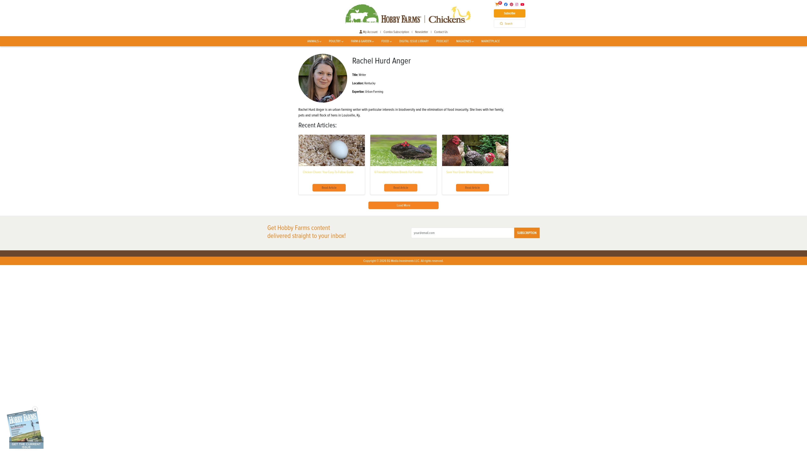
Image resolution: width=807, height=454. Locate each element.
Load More (403, 205)
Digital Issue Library (414, 41)
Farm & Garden (361, 41)
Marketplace (490, 41)
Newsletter (421, 32)
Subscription (527, 233)
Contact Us (441, 32)
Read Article (329, 188)
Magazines (463, 41)
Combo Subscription (396, 32)
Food (385, 41)
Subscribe (509, 13)
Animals (313, 41)
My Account (369, 32)
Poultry (335, 41)
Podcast (442, 41)
